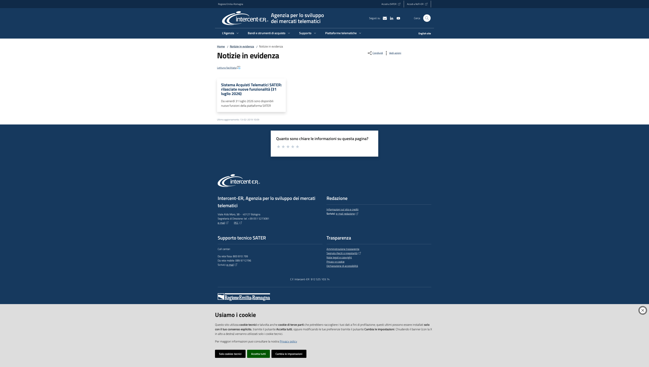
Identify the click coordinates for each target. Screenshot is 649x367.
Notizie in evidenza (242, 46)
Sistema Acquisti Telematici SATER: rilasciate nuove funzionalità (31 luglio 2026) (251, 89)
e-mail (221, 223)
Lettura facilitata (226, 68)
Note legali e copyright (339, 257)
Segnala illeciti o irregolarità (342, 253)
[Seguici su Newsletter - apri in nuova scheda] (383, 18)
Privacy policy (288, 341)
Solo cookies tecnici (230, 354)
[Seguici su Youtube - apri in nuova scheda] (397, 18)
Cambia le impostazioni (288, 354)
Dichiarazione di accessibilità (342, 266)
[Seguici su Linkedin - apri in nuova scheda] (390, 18)
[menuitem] (422, 34)
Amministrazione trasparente (343, 249)
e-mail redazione (345, 214)
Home (221, 46)
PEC (236, 223)
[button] (427, 18)
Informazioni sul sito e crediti (342, 209)
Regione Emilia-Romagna (230, 4)
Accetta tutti (258, 354)
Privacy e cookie (335, 262)
